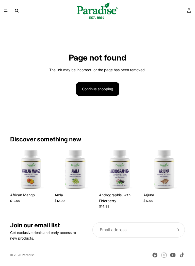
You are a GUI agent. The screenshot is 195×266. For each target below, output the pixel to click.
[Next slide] (46, 169)
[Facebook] (155, 255)
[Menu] (6, 11)
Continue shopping (97, 89)
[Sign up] (177, 230)
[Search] (16, 10)
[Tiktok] (182, 255)
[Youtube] (173, 255)
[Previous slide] (15, 169)
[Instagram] (164, 255)
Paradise (28, 255)
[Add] (43, 182)
